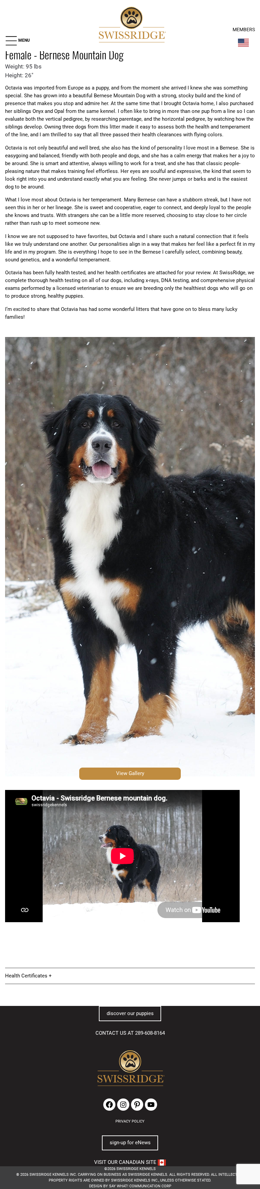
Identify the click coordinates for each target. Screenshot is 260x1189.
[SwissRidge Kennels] (131, 25)
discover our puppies (130, 1013)
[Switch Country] (243, 43)
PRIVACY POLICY (130, 1121)
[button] (17, 41)
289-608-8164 (150, 1033)
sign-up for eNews (130, 1143)
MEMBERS (244, 30)
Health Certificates (26, 976)
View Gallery (130, 773)
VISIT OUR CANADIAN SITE (126, 1162)
